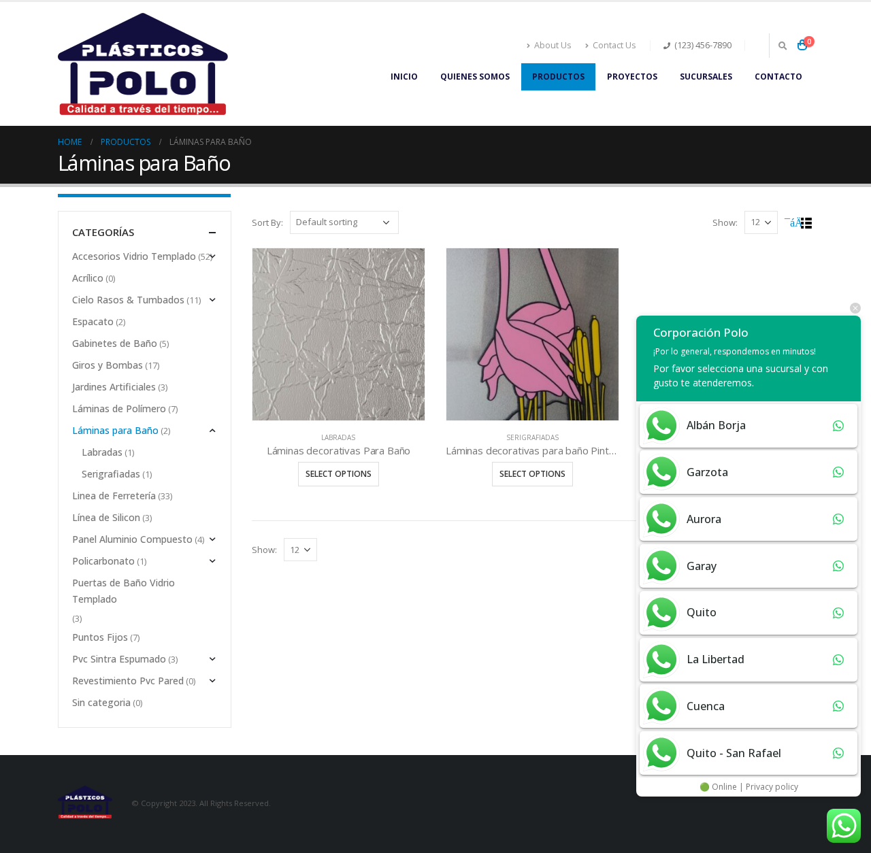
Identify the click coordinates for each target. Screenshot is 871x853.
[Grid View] (791, 223)
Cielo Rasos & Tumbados (128, 299)
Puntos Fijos (100, 637)
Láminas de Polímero (119, 408)
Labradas (338, 437)
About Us (553, 45)
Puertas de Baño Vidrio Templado (123, 590)
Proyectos (632, 76)
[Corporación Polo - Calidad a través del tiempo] (143, 64)
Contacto (778, 76)
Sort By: (267, 222)
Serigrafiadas (532, 437)
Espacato (93, 321)
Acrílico (87, 277)
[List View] (806, 223)
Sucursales (706, 76)
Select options (339, 474)
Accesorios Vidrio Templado (134, 256)
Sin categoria (101, 702)
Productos (558, 76)
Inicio (404, 76)
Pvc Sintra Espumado (119, 658)
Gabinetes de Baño (114, 343)
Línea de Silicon (106, 517)
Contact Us (614, 45)
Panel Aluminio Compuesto (132, 539)
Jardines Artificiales (114, 386)
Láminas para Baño (115, 430)
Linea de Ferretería (114, 495)
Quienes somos (475, 76)
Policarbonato (103, 560)
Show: (725, 222)
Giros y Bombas (107, 364)
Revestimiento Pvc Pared (128, 680)
